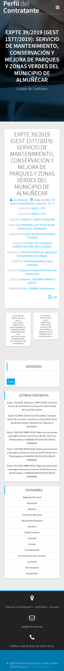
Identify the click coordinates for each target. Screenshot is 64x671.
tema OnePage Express (40, 666)
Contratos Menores (32, 514)
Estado (32, 544)
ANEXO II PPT (38, 214)
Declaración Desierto (32, 520)
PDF (54, 297)
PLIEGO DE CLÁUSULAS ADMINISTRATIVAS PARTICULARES (32, 244)
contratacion (21, 200)
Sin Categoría (32, 567)
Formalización (32, 549)
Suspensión (32, 573)
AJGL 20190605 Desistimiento (38, 288)
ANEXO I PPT (38, 208)
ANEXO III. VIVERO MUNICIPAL (39, 219)
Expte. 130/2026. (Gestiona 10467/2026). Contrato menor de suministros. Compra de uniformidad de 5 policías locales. (32, 406)
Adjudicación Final (32, 497)
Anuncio (14, 203)
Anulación (32, 503)
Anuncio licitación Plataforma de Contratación (38, 272)
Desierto (32, 526)
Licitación (41, 203)
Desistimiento (27, 203)
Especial (32, 538)
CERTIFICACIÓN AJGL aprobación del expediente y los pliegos (37, 254)
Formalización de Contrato (32, 555)
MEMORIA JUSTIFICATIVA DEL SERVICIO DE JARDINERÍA (37, 226)
